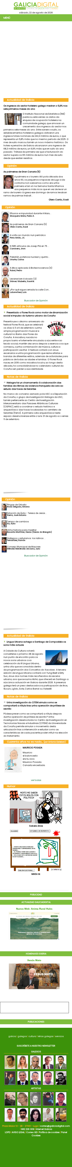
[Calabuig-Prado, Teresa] (35, 1106)
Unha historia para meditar (22, 529)
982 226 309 (27, 1129)
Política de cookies (49, 1132)
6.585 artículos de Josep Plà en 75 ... (29, 246)
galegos (22, 1036)
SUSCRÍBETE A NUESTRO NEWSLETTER (36, 1045)
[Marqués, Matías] (61, 1121)
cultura (32, 1036)
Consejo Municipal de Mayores (24, 546)
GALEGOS (36, 1051)
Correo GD (31, 1132)
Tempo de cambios (18, 521)
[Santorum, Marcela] (35, 1121)
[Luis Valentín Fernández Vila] (10, 1069)
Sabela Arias (36, 825)
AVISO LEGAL (18, 1132)
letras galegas (45, 1036)
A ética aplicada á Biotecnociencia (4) (31, 267)
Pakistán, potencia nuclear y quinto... (30, 256)
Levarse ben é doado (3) (23, 278)
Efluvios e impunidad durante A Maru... (30, 213)
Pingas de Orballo (17, 504)
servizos (59, 1036)
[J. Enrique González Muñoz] (48, 1069)
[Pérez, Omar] (48, 1121)
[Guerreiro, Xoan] (22, 1121)
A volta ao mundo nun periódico (28, 235)
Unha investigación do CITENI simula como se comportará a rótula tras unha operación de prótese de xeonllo (34, 705)
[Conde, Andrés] (10, 1121)
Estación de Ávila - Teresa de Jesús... (27, 513)
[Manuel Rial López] (35, 1085)
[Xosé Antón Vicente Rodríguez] (61, 1085)
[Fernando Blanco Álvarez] (22, 1085)
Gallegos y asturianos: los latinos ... (26, 538)
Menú (6, 18)
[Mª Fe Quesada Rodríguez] (22, 1069)
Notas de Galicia (17, 377)
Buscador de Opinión (36, 300)
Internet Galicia (44, 1129)
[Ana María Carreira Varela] (10, 1085)
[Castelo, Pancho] (61, 1106)
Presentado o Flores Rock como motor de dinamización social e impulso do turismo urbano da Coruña (35, 314)
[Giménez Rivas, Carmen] (48, 1106)
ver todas (36, 780)
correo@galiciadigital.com (55, 1125)
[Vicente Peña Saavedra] (61, 1069)
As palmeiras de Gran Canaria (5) (21, 171)
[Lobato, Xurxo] (10, 1106)
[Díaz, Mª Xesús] (22, 1106)
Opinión (12, 166)
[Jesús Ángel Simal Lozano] (35, 1069)
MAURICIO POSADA (32, 747)
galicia (12, 1036)
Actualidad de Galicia (20, 100)
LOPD (7, 1132)
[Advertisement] (36, 59)
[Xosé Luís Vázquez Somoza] (48, 1085)
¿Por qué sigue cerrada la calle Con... (30, 289)
